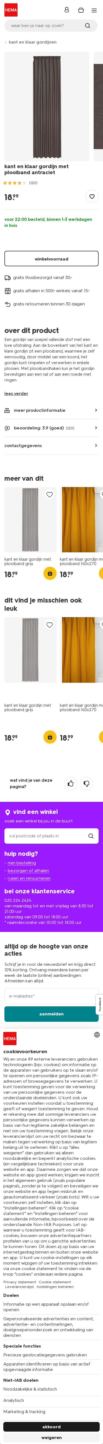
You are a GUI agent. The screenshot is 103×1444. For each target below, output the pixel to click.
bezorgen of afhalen (28, 870)
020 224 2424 (17, 900)
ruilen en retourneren (29, 878)
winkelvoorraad (51, 259)
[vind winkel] (91, 835)
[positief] (70, 783)
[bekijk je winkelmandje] (81, 10)
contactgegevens (23, 445)
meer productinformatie (39, 410)
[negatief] (86, 783)
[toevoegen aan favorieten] (92, 196)
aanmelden (51, 1014)
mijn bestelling (22, 862)
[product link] (30, 520)
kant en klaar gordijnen (33, 42)
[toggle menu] (94, 10)
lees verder (16, 393)
